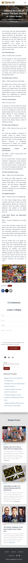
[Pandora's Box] (8, 3)
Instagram (19, 555)
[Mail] (13, 358)
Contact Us (12, 555)
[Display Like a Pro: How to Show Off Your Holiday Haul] (14, 434)
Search (5, 362)
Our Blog (20, 551)
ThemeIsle (19, 559)
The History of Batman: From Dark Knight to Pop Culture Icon (13, 529)
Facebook (17, 555)
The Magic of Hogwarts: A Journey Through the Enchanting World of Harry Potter (14, 397)
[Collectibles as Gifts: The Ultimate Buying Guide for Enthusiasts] (14, 473)
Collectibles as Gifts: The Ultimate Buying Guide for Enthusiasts (12, 488)
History (7, 551)
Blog (10, 285)
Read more (6, 460)
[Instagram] (9, 358)
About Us (13, 551)
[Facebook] (5, 357)
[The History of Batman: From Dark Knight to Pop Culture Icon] (14, 514)
